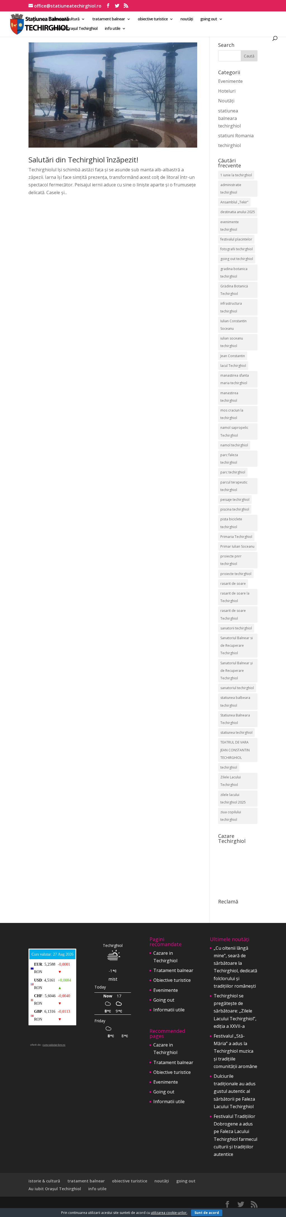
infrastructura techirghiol (231, 307)
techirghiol (229, 145)
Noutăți (226, 101)
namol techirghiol (234, 445)
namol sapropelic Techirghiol (234, 431)
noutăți (186, 19)
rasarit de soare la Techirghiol (234, 597)
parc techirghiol (232, 472)
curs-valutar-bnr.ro (53, 1044)
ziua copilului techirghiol (230, 816)
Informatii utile (169, 1010)
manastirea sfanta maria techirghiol (234, 379)
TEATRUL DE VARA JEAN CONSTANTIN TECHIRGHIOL (235, 750)
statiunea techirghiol (236, 732)
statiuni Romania (236, 136)
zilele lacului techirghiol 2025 (233, 798)
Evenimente (230, 81)
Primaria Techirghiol (236, 536)
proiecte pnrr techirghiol (231, 560)
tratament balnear (108, 19)
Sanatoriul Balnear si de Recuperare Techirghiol (236, 645)
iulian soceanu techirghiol (231, 342)
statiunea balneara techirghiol (229, 118)
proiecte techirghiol (235, 573)
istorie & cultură (66, 19)
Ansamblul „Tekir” (234, 202)
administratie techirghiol (230, 188)
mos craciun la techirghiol (231, 414)
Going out (163, 1000)
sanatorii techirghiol (236, 628)
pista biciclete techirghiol (231, 523)
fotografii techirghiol (236, 249)
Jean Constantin (232, 355)
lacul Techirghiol (233, 365)
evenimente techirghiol (229, 226)
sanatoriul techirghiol (237, 688)
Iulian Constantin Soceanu (233, 325)
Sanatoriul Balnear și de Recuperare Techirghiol (236, 670)
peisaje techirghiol (234, 499)
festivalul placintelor (236, 239)
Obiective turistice (172, 980)
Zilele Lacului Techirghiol (230, 781)
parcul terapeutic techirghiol (233, 486)
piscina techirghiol (234, 509)
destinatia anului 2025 (237, 212)
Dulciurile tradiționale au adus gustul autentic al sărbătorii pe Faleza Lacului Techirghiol (235, 1091)
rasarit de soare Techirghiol (233, 614)
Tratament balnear (173, 970)
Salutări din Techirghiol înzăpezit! (83, 160)
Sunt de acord (206, 1212)
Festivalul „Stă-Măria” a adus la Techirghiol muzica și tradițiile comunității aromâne (235, 1051)
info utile (112, 29)
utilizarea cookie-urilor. (169, 1212)
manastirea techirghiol (229, 397)
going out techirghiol (236, 258)
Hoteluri (226, 91)
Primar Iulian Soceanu (237, 546)
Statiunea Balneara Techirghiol (235, 719)
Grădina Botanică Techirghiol (234, 290)
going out (208, 19)
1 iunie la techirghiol (236, 175)
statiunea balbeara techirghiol (235, 701)
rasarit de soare (233, 583)
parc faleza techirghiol (229, 459)
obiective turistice (153, 19)
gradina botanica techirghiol (233, 272)
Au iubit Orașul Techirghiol (75, 29)
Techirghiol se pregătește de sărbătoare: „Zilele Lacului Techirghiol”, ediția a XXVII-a (235, 1011)
